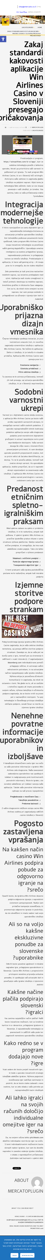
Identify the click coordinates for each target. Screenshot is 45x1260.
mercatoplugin (36, 127)
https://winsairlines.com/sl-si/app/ (20, 161)
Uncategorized (37, 130)
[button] (3, 39)
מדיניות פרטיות (27, 1255)
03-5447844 (21, 12)
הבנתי (14, 1255)
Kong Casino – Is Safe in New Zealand (29, 1216)
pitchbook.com (36, 1137)
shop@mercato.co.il (27, 6)
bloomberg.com (14, 662)
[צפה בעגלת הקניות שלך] (5, 22)
